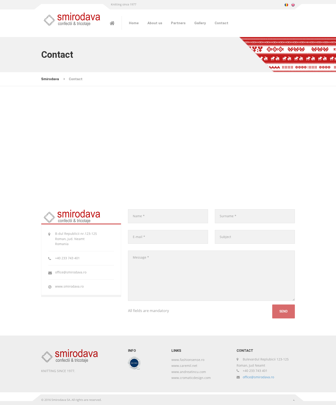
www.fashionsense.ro (187, 359)
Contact (221, 23)
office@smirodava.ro (258, 377)
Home (134, 23)
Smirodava (50, 79)
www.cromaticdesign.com (191, 378)
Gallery (200, 23)
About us (154, 23)
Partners (178, 23)
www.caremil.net (184, 365)
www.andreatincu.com (188, 372)
